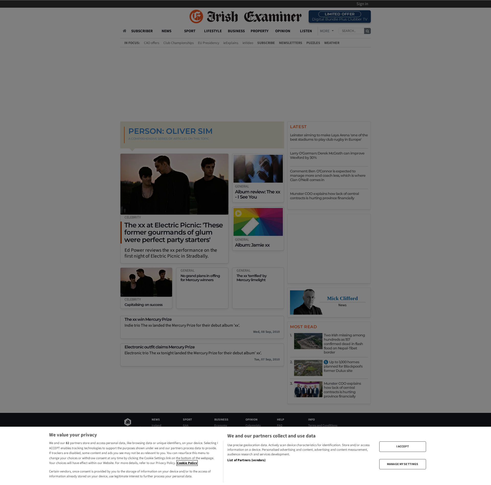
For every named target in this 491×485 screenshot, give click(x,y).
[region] (245, 456)
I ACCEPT (402, 446)
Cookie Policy (187, 463)
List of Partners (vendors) (246, 460)
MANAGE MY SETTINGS (402, 464)
